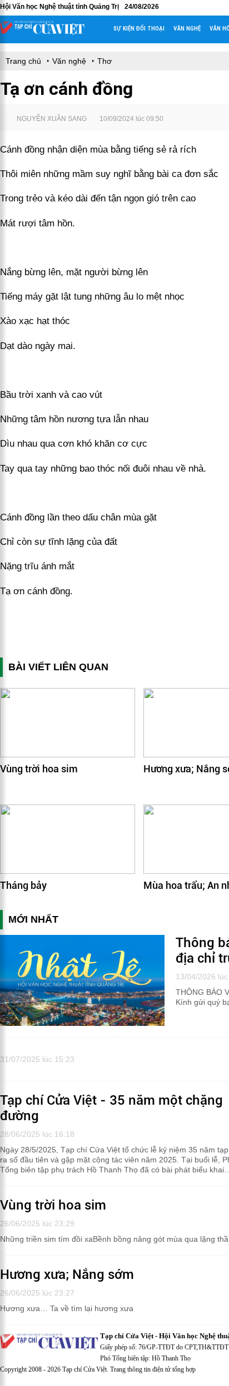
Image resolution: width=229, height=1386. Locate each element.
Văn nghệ (187, 28)
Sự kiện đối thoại (139, 28)
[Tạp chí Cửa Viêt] (42, 32)
